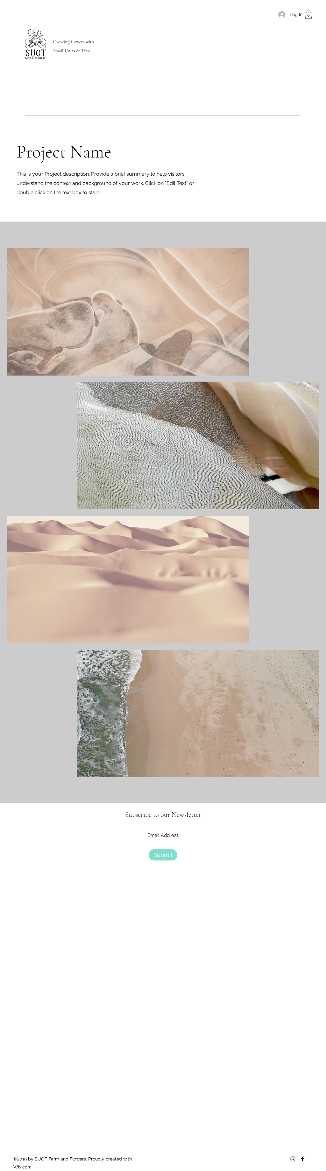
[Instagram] (293, 1159)
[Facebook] (302, 1159)
